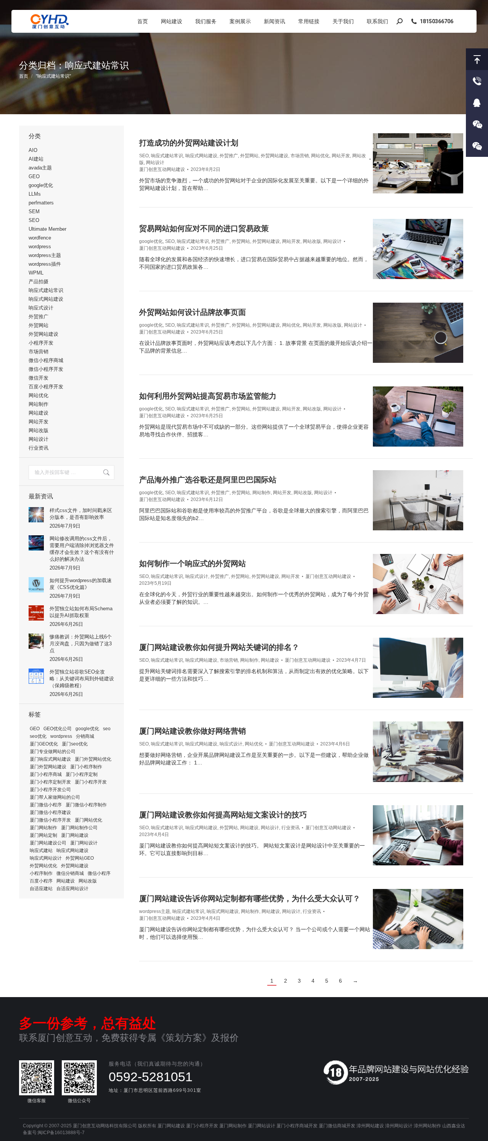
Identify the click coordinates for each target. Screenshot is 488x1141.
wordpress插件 (45, 264)
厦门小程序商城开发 (297, 1125)
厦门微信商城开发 (337, 1125)
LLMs (35, 194)
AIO (33, 150)
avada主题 (40, 168)
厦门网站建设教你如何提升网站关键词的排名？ (219, 647)
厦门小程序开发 (91, 782)
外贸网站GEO (80, 858)
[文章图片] (36, 514)
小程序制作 (41, 873)
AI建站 (36, 159)
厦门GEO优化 (44, 744)
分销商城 (85, 736)
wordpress (40, 246)
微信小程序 (99, 873)
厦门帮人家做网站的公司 (55, 797)
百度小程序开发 (46, 386)
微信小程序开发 (46, 369)
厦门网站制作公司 (79, 827)
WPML (36, 273)
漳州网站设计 (399, 1125)
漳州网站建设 (370, 1125)
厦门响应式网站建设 (50, 759)
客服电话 (477, 81)
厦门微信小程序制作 (86, 804)
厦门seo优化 (75, 744)
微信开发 (38, 378)
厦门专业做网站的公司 (52, 751)
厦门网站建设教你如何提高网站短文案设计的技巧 (223, 815)
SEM (34, 211)
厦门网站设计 (84, 843)
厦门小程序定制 (82, 774)
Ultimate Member (47, 229)
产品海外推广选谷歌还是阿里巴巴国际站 (207, 480)
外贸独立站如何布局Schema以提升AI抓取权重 (81, 612)
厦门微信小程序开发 (50, 820)
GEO (34, 176)
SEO (144, 155)
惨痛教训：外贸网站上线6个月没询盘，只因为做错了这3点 (81, 643)
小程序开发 (41, 343)
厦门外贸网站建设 (48, 766)
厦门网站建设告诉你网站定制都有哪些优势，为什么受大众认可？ (249, 898)
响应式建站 (41, 850)
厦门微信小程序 (46, 804)
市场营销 (300, 155)
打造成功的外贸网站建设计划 (188, 143)
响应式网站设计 (46, 858)
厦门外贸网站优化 (93, 759)
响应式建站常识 (167, 155)
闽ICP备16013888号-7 (61, 1132)
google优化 (151, 241)
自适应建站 (41, 888)
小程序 (477, 124)
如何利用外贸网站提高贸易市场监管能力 (207, 396)
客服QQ (477, 102)
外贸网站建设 (274, 155)
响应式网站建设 (201, 155)
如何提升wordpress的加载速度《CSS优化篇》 (81, 584)
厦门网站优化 (88, 820)
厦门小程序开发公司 (50, 789)
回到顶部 (477, 59)
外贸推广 (229, 155)
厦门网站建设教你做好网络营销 (192, 731)
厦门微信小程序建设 (50, 812)
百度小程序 (41, 881)
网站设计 (155, 162)
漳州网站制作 (427, 1125)
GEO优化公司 (57, 728)
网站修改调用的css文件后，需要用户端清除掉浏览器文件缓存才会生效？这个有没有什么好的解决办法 (82, 549)
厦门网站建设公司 (48, 843)
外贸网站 (249, 155)
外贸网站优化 (43, 865)
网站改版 (312, 241)
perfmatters (41, 203)
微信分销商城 (70, 873)
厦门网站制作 (43, 827)
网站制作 (261, 492)
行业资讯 (290, 827)
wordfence (40, 238)
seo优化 (38, 736)
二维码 (477, 146)
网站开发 (341, 155)
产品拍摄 (38, 281)
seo (107, 728)
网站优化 (320, 155)
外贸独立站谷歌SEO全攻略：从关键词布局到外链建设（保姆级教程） (82, 678)
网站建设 (270, 660)
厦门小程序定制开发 (50, 782)
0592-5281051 (151, 1076)
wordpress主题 (154, 911)
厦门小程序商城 (46, 774)
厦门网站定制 (43, 835)
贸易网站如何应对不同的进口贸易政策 (204, 228)
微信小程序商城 (46, 360)
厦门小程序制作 (86, 766)
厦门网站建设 (74, 835)
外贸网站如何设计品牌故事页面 (192, 312)
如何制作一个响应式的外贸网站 (192, 563)
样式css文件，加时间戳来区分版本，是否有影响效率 (81, 513)
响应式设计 (196, 576)
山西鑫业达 (453, 1125)
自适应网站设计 (72, 888)
